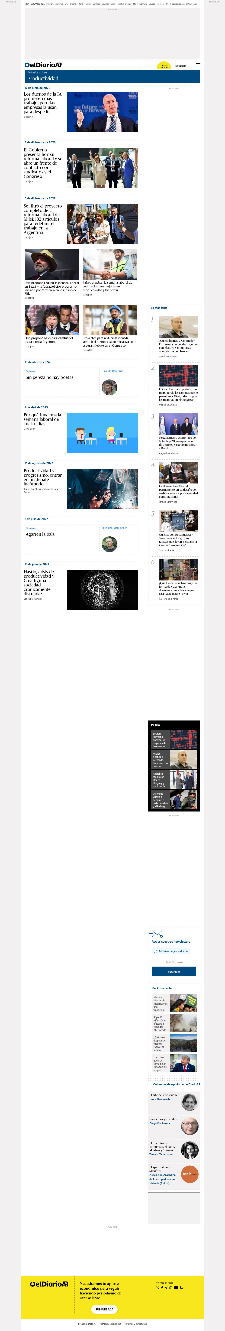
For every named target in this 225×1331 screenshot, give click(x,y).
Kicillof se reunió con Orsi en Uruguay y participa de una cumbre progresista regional (159, 780)
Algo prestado (199, 4)
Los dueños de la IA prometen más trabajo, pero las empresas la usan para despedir (43, 102)
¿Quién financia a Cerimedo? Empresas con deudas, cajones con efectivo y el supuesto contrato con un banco (178, 346)
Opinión (31, 371)
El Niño (189, 4)
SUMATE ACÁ (104, 1309)
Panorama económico (54, 4)
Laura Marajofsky (33, 598)
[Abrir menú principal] (198, 64)
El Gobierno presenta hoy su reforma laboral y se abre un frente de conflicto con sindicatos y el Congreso (43, 163)
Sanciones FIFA (162, 4)
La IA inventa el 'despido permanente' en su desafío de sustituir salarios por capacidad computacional (178, 491)
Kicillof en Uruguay (124, 4)
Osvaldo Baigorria (112, 370)
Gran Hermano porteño (74, 4)
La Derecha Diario (108, 4)
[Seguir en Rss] (181, 1287)
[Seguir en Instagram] (170, 1287)
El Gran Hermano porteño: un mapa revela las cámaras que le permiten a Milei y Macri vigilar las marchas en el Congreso (178, 394)
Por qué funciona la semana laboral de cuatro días (42, 419)
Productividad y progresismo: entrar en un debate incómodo (43, 477)
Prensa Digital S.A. (87, 1324)
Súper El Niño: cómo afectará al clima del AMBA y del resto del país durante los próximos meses (160, 1024)
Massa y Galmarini (140, 4)
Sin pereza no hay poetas (49, 377)
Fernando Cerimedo (92, 4)
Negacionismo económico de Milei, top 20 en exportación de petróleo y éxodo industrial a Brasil (177, 443)
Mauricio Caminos (168, 356)
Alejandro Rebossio (168, 453)
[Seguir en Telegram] (166, 1287)
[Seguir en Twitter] (157, 1287)
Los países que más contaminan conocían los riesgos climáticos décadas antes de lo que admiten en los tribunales (160, 1064)
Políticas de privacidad (110, 1324)
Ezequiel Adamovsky (114, 527)
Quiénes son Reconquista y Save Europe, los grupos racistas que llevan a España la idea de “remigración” (178, 540)
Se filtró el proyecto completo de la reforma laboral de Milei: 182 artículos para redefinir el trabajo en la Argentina (43, 219)
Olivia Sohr (29, 428)
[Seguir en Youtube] (176, 1287)
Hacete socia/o (164, 66)
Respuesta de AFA (177, 4)
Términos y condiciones (136, 1324)
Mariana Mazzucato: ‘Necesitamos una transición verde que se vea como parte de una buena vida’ (160, 1004)
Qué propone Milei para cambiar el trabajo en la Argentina (49, 340)
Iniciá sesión (180, 66)
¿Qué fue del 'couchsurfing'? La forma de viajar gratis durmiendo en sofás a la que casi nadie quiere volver (178, 588)
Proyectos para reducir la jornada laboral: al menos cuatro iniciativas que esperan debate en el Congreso (109, 342)
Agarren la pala (40, 534)
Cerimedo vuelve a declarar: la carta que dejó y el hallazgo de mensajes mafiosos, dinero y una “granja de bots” (160, 800)
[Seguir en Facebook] (162, 1287)
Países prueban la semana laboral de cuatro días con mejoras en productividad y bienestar (107, 286)
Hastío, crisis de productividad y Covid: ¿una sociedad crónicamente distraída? (39, 582)
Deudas (152, 4)
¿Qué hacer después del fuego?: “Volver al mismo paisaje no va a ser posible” (160, 1044)
